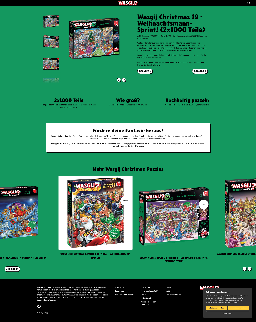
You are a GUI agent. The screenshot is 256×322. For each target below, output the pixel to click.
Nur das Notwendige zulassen (239, 308)
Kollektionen (120, 287)
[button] (248, 3)
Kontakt (144, 294)
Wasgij (45, 313)
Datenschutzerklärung (175, 294)
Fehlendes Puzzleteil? (149, 291)
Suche (168, 287)
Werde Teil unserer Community (148, 303)
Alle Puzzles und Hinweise (125, 294)
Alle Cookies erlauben (216, 308)
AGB (168, 291)
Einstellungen (227, 313)
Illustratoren (120, 291)
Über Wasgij (145, 287)
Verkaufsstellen (147, 298)
